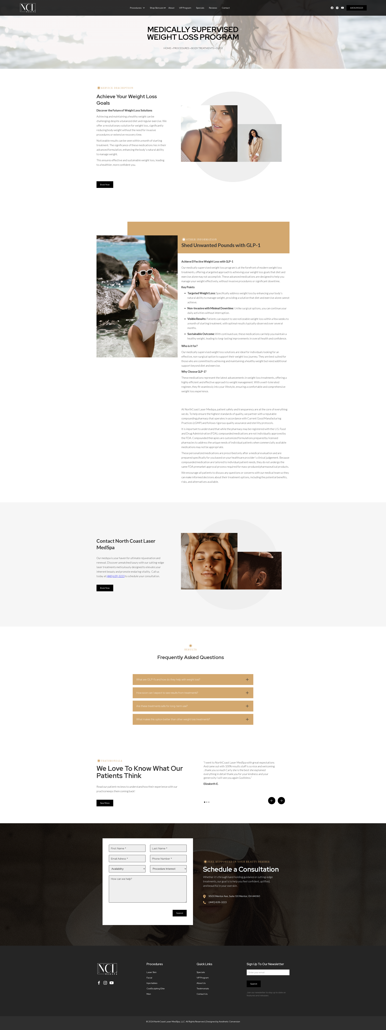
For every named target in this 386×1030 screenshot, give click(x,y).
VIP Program (185, 7)
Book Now (105, 184)
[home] (45, 8)
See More (105, 803)
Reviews (213, 7)
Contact (226, 7)
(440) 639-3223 (116, 576)
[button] (137, 8)
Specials (200, 7)
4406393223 (356, 7)
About (171, 7)
